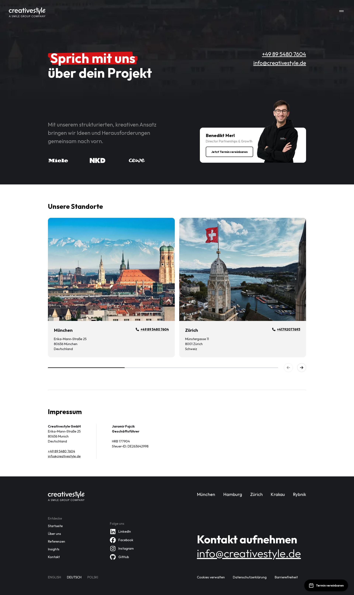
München (206, 494)
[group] (177, 287)
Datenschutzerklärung (250, 577)
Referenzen (56, 541)
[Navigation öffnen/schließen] (341, 11)
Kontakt (54, 557)
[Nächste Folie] (301, 367)
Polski (92, 577)
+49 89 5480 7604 (284, 54)
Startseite (55, 526)
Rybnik (299, 494)
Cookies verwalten (211, 577)
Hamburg (232, 494)
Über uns (54, 534)
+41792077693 (288, 329)
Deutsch (74, 577)
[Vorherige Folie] (288, 367)
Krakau (278, 494)
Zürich (256, 494)
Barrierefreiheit (286, 577)
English (54, 577)
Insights (53, 549)
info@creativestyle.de (279, 63)
